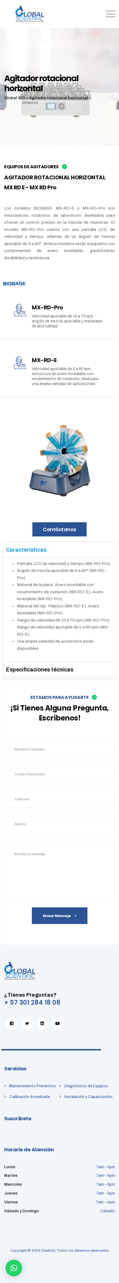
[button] (14, 1268)
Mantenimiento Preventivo (32, 1086)
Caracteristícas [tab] (26, 550)
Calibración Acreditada (29, 1097)
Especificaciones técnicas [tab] (39, 669)
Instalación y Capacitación (88, 1097)
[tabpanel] (59, 609)
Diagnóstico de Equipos (86, 1086)
